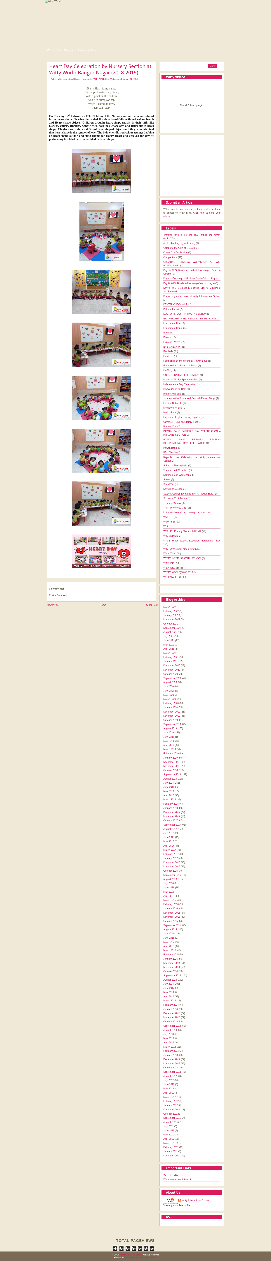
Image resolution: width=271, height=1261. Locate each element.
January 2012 (170, 1105)
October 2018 (170, 770)
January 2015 (170, 958)
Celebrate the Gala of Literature (180, 248)
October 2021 (170, 623)
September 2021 (172, 628)
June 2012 (168, 1084)
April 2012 (168, 1092)
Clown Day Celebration (175, 252)
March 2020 (169, 699)
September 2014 (172, 975)
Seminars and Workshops (177, 475)
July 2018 (168, 782)
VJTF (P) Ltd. (170, 1174)
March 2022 (169, 607)
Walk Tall (168, 517)
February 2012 (171, 1101)
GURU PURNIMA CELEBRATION (181, 375)
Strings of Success (174, 489)
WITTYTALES (99, 79)
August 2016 (170, 879)
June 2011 (168, 1130)
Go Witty (70, 50)
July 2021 (168, 636)
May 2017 (168, 841)
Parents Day (170, 426)
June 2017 (168, 837)
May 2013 (168, 1038)
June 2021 (168, 640)
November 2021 (171, 619)
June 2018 (168, 787)
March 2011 (169, 1143)
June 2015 (168, 937)
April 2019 (168, 745)
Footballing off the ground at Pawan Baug (185, 360)
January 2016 (170, 908)
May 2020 (168, 695)
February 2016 (171, 904)
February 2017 (171, 854)
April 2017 (168, 845)
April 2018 (168, 795)
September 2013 (172, 1025)
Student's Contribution (175, 498)
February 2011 (170, 1147)
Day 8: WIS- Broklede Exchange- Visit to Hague (189, 283)
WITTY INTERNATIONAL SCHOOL (182, 558)
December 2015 (171, 912)
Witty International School (177, 1179)
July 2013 (168, 1034)
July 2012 (168, 1080)
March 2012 (169, 1097)
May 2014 (168, 992)
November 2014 (171, 967)
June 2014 (168, 988)
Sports (167, 479)
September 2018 (172, 774)
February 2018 (171, 803)
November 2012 (171, 1063)
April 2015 (168, 946)
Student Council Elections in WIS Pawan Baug (188, 493)
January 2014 (170, 1009)
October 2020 (170, 674)
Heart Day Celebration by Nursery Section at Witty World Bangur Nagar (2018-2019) (100, 69)
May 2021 (168, 644)
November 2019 (171, 715)
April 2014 (168, 996)
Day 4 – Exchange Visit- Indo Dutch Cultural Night (190, 278)
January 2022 (170, 615)
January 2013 (170, 1055)
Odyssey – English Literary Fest (181, 422)
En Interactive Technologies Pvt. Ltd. (140, 1257)
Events (167, 337)
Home (103, 605)
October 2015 (170, 921)
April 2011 (168, 1138)
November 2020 (171, 669)
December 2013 (171, 1013)
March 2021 (169, 653)
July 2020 (168, 686)
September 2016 (172, 875)
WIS (166, 526)
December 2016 (171, 862)
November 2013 (171, 1017)
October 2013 (170, 1021)
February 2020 (171, 703)
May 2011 (168, 1134)
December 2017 (171, 812)
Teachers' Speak (172, 503)
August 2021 (170, 632)
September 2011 (172, 1117)
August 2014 (170, 979)
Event (166, 332)
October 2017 (170, 820)
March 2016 (169, 900)
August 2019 (170, 728)
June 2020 (168, 690)
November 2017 (171, 816)
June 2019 (168, 736)
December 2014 (171, 963)
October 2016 (170, 870)
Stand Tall (169, 484)
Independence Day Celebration (180, 384)
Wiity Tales (169, 521)
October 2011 (170, 1113)
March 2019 (169, 749)
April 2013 (168, 1042)
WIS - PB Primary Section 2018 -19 (182, 531)
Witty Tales (54, 50)
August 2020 (170, 682)
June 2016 (168, 887)
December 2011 (171, 1109)
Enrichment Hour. (173, 323)
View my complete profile (176, 1205)
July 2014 (168, 983)
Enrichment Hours (173, 328)
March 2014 (169, 1000)
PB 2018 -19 (170, 452)
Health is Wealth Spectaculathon (181, 379)
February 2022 (171, 611)
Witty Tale (169, 563)
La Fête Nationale (173, 403)
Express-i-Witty (88, 50)
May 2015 (168, 942)
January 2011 (170, 1151)
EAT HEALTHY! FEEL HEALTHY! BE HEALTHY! (190, 318)
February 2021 (171, 657)
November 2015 (171, 916)
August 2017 (170, 829)
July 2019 (168, 732)
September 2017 (172, 824)
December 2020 (171, 665)
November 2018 (171, 766)
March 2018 (169, 799)
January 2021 (170, 661)
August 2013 (170, 1030)
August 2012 (170, 1076)
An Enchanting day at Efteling (179, 243)
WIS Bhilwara (170, 535)
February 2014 (171, 1004)
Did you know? (171, 309)
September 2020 (172, 678)
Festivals (168, 351)
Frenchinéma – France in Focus (180, 365)
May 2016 (168, 891)
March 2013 (169, 1046)
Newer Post (53, 605)
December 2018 (171, 762)
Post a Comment (58, 595)
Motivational (170, 412)
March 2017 (169, 849)
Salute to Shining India (175, 465)
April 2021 (168, 648)
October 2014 (170, 971)
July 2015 (168, 933)
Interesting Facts (172, 393)
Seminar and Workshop (176, 470)
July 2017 (168, 833)
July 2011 (168, 1126)
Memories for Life (173, 407)
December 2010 (171, 1155)
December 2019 (171, 711)
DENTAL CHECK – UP (175, 304)
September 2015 (172, 925)
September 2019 (172, 724)
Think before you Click (175, 507)
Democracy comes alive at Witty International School (191, 296)
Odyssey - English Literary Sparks (182, 417)
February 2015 (171, 954)
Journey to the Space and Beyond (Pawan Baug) (189, 398)
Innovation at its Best (175, 389)
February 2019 (171, 753)
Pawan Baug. (170, 447)
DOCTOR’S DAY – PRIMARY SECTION (185, 313)
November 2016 (171, 866)
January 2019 (170, 757)
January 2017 (170, 858)
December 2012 (171, 1059)
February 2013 (171, 1050)
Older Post (152, 605)
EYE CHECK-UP (172, 346)
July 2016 (168, 883)
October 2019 (170, 720)
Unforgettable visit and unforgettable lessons (187, 512)
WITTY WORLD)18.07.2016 (178, 572)
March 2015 (169, 950)
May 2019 (168, 741)
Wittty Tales (170, 553)
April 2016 (168, 896)
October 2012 (170, 1067)
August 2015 (170, 929)
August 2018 (170, 778)
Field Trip (168, 356)
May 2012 (168, 1088)
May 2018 (168, 791)
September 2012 (172, 1071)
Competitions (170, 257)
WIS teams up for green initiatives (181, 549)
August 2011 (170, 1122)
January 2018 (170, 808)
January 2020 (170, 707)
